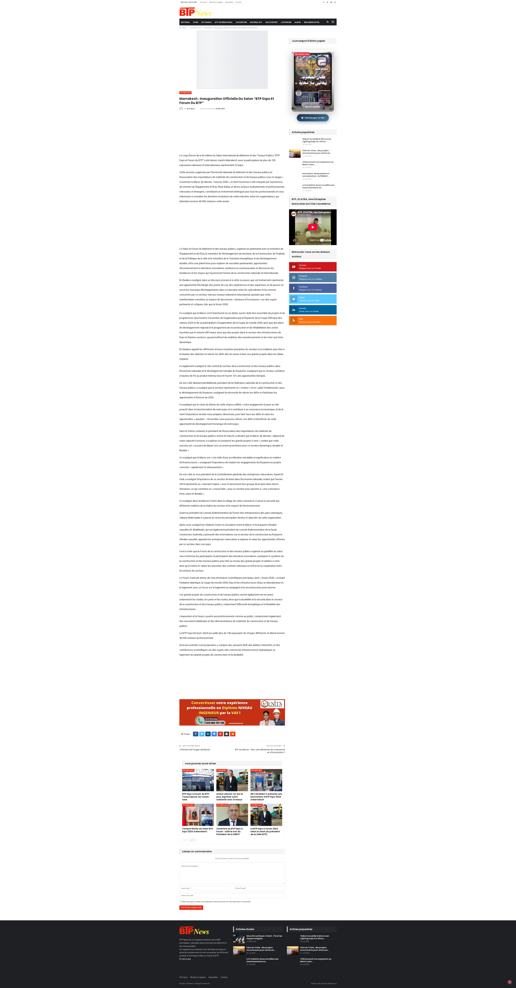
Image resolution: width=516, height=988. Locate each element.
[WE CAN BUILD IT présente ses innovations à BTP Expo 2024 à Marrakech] (266, 780)
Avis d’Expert (271, 22)
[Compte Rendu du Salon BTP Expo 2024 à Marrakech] (198, 815)
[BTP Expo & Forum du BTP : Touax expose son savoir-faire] (198, 780)
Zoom (195, 22)
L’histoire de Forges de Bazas (194, 749)
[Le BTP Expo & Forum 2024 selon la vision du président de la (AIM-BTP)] (266, 815)
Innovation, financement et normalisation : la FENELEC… (315, 174)
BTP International (223, 22)
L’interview (286, 22)
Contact (238, 2)
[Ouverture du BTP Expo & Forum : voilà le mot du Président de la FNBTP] (232, 815)
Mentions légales (216, 2)
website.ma (332, 983)
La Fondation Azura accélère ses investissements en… (318, 186)
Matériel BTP (256, 22)
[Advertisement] (232, 133)
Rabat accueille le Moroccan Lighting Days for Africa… (316, 140)
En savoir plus (185, 959)
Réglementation (311, 22)
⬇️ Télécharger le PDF (313, 117)
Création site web (317, 983)
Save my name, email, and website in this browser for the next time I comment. (216, 902)
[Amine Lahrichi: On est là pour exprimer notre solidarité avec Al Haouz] (232, 780)
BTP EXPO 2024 (185, 92)
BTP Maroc (206, 22)
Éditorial (185, 22)
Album (298, 22)
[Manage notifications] (510, 982)
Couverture (241, 22)
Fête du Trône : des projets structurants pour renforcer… (316, 151)
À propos (203, 2)
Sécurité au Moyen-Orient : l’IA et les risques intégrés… (264, 937)
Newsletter (229, 2)
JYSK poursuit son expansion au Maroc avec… (318, 163)
